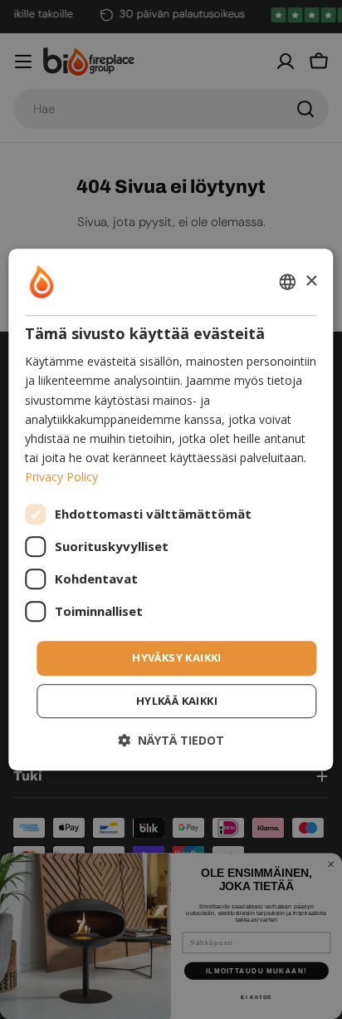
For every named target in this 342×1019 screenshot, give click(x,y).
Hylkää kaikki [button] (176, 700)
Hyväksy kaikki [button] (177, 657)
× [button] (311, 281)
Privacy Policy (61, 477)
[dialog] (170, 509)
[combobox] (288, 281)
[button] (171, 740)
